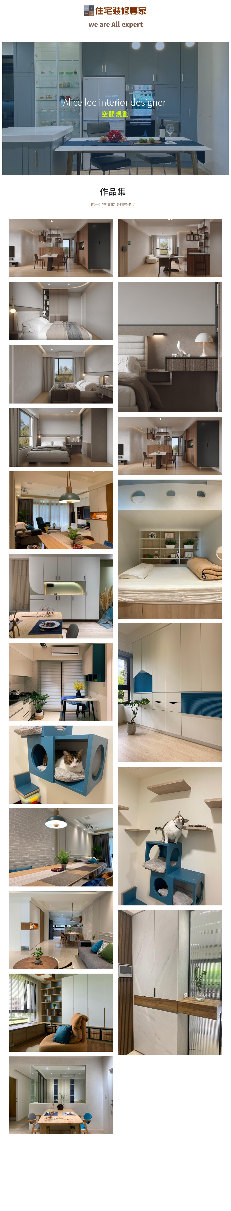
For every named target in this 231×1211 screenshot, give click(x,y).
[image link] (115, 10)
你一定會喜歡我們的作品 (113, 204)
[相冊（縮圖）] (61, 248)
